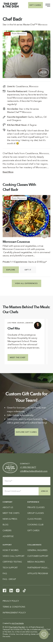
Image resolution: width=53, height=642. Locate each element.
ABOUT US (8, 507)
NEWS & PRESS (10, 519)
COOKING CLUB (35, 524)
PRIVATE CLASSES (36, 507)
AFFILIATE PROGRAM (37, 573)
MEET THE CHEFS (11, 513)
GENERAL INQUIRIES (37, 550)
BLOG (5, 524)
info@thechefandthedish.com (33, 471)
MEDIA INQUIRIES (36, 561)
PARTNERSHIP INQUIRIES (38, 567)
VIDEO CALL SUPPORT (13, 556)
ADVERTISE (8, 536)
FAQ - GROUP (9, 579)
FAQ (5, 573)
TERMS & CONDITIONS (14, 606)
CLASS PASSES (34, 519)
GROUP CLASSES (35, 513)
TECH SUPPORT (10, 567)
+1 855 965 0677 (28, 467)
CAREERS (7, 530)
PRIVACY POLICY (11, 601)
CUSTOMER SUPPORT (37, 556)
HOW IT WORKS (10, 550)
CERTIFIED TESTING (12, 561)
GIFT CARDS (33, 530)
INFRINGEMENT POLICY (14, 612)
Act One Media (18, 623)
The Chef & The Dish (17, 627)
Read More (8, 172)
